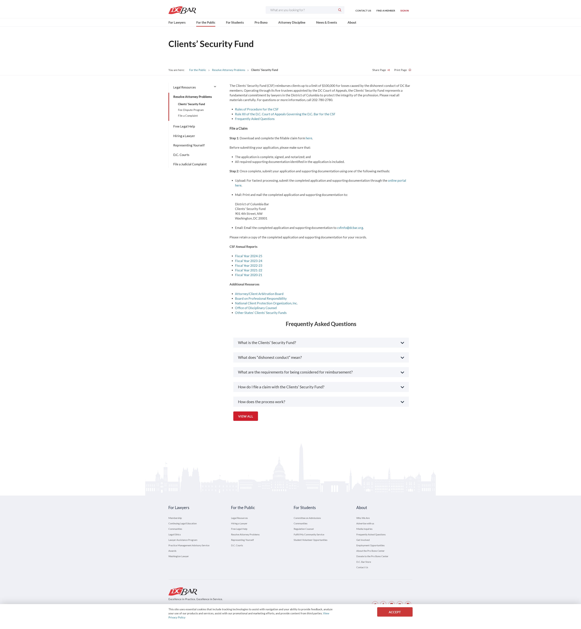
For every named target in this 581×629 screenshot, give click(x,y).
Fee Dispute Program (191, 109)
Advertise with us (365, 523)
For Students (235, 22)
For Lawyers (176, 22)
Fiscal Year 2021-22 (248, 270)
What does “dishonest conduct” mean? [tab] (270, 357)
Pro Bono (261, 22)
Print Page (400, 70)
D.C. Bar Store (363, 561)
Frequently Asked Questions (255, 119)
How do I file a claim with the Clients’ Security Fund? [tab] (281, 387)
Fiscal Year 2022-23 (248, 265)
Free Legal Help (184, 126)
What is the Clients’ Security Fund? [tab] (267, 342)
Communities (175, 528)
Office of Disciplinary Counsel (256, 308)
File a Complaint (188, 115)
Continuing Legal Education (182, 523)
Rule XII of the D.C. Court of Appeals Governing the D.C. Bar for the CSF (285, 114)
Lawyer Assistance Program (182, 539)
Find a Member (385, 10)
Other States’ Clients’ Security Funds (261, 312)
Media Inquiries (364, 528)
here (309, 138)
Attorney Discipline (291, 22)
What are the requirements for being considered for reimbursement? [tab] (295, 372)
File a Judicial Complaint (190, 164)
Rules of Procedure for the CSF (257, 109)
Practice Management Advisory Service (188, 545)
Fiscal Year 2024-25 (248, 256)
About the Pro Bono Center (370, 550)
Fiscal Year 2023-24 (248, 261)
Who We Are (363, 517)
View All (245, 416)
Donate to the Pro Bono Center (372, 556)
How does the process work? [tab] (261, 401)
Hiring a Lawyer (184, 136)
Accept (395, 612)
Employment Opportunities (370, 545)
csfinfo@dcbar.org (350, 227)
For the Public (205, 22)
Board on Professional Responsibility (261, 298)
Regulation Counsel (304, 528)
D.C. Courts (181, 155)
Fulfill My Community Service (309, 534)
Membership (175, 517)
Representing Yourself (189, 145)
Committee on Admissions (307, 517)
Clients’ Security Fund (191, 104)
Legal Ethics (174, 534)
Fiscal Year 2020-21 (248, 275)
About (352, 22)
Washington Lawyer (178, 556)
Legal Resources (184, 87)
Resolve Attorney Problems (228, 70)
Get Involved (363, 539)
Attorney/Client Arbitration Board (259, 294)
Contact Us (363, 10)
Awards (172, 550)
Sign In (404, 10)
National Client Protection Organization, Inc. (266, 303)
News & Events (326, 22)
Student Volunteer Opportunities (310, 539)
